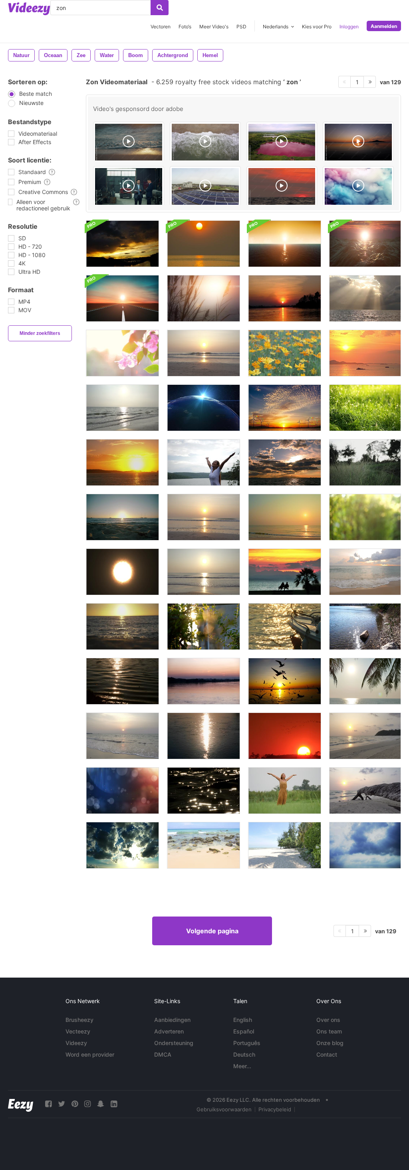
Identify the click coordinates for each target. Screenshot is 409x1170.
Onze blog (329, 1042)
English (242, 1019)
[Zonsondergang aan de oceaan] (365, 353)
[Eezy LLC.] (20, 1104)
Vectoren (161, 27)
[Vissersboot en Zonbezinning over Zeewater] (284, 626)
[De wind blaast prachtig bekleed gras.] (365, 462)
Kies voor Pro (317, 27)
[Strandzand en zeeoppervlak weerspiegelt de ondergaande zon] (122, 626)
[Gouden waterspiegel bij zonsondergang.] (284, 298)
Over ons (328, 1019)
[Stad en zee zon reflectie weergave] (365, 626)
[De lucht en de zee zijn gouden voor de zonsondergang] (203, 243)
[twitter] (61, 1104)
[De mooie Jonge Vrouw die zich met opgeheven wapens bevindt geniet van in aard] (203, 462)
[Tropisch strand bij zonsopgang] (365, 736)
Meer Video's (213, 27)
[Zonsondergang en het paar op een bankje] (284, 571)
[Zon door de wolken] (365, 298)
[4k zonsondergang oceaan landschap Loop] (284, 243)
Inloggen (349, 27)
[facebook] (48, 1104)
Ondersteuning (173, 1042)
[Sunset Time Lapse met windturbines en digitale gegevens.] (284, 407)
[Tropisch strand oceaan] (203, 845)
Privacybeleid (274, 1109)
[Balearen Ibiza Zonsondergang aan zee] (122, 462)
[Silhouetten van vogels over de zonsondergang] (284, 681)
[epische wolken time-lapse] (122, 845)
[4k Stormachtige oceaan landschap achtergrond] (365, 243)
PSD (241, 27)
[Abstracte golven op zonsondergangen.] (122, 681)
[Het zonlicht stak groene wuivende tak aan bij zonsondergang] (203, 626)
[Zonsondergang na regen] (122, 243)
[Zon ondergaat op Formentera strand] (122, 517)
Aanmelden (384, 26)
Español (243, 1031)
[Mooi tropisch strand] (284, 845)
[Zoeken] (160, 7)
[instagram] (87, 1104)
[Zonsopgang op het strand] (203, 517)
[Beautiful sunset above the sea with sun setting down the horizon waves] (282, 187)
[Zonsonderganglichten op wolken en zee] (284, 462)
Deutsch (244, 1054)
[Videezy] (29, 8)
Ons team (329, 1031)
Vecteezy (78, 1031)
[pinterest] (74, 1104)
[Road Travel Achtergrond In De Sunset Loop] (122, 298)
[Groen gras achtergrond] (365, 407)
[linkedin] (114, 1104)
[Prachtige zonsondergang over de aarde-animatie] (203, 407)
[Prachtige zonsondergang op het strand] (122, 736)
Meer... (242, 1066)
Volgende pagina (212, 931)
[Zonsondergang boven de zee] (203, 353)
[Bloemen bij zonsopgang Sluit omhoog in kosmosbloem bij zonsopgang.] (122, 353)
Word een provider (90, 1054)
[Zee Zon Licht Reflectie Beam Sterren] (203, 790)
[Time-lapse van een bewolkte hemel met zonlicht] (365, 845)
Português (246, 1042)
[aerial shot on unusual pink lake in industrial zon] (282, 142)
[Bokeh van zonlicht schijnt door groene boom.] (365, 517)
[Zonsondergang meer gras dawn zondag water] (203, 298)
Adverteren (169, 1031)
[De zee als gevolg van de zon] (122, 407)
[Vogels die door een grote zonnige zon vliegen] (284, 736)
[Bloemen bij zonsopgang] (284, 353)
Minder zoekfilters (40, 333)
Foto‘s (185, 27)
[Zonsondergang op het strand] (365, 681)
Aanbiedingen (172, 1019)
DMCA (162, 1054)
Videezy (76, 1042)
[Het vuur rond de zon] (122, 571)
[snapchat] (100, 1104)
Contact (326, 1054)
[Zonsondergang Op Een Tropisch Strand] (284, 517)
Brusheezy (79, 1019)
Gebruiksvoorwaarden (224, 1109)
